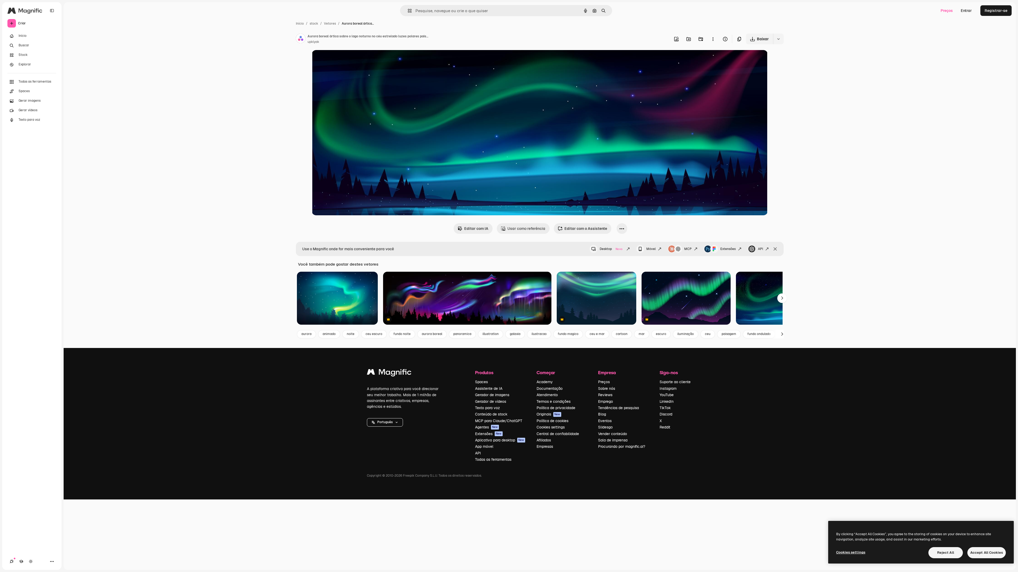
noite (350, 334)
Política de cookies (552, 420)
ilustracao (539, 334)
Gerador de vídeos (490, 401)
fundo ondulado (759, 334)
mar (642, 334)
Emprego (605, 401)
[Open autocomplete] (407, 11)
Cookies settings (551, 427)
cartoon (622, 334)
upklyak (313, 42)
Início (300, 23)
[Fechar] (775, 249)
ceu (707, 334)
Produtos (484, 372)
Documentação (550, 388)
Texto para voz (487, 407)
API (760, 249)
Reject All (945, 552)
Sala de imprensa (613, 440)
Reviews (605, 394)
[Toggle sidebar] (52, 10)
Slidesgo (605, 427)
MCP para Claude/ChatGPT (498, 420)
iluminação (685, 334)
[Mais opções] (713, 39)
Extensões (728, 249)
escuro (661, 334)
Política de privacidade (556, 407)
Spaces (481, 381)
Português (385, 422)
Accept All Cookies (986, 552)
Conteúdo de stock (491, 414)
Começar (546, 372)
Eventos (605, 420)
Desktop (611, 249)
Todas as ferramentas (493, 459)
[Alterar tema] (31, 561)
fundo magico (568, 334)
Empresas (545, 446)
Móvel (651, 249)
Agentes (486, 427)
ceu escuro (374, 334)
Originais (548, 414)
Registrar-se (996, 10)
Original (345, 60)
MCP (688, 249)
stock (314, 23)
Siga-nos (669, 372)
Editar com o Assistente (585, 228)
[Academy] (21, 561)
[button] (385, 422)
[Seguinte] (782, 298)
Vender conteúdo (612, 433)
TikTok (665, 407)
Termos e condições (554, 401)
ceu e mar (597, 334)
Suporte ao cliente (675, 381)
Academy (545, 381)
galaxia (515, 334)
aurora (306, 334)
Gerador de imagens (492, 394)
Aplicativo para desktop (499, 440)
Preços (947, 10)
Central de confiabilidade (558, 433)
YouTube (667, 394)
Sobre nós (606, 388)
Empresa (607, 372)
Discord (666, 414)
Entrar (966, 10)
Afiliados (544, 440)
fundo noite (402, 334)
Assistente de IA (488, 388)
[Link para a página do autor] (300, 39)
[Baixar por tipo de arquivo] (778, 39)
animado (329, 334)
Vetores (330, 23)
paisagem (729, 334)
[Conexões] (11, 561)
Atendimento (547, 394)
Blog (602, 414)
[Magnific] (389, 373)
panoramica (462, 334)
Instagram (668, 388)
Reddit (665, 427)
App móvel (484, 446)
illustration (490, 334)
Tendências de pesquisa (618, 407)
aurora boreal (432, 334)
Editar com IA (476, 228)
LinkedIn (667, 401)
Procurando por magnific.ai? (621, 446)
